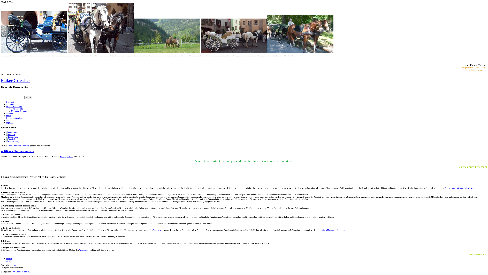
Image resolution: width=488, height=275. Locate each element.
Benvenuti (10, 102)
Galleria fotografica (14, 118)
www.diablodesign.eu (20, 272)
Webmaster (157, 230)
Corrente (9, 113)
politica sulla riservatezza (17, 151)
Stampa (63, 156)
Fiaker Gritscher (15, 80)
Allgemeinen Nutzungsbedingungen (459, 188)
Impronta (9, 122)
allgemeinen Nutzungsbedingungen (331, 230)
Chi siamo (10, 104)
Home (10, 146)
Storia (8, 116)
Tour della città (17, 109)
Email (70, 156)
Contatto (9, 120)
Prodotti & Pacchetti (14, 106)
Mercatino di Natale (19, 111)
